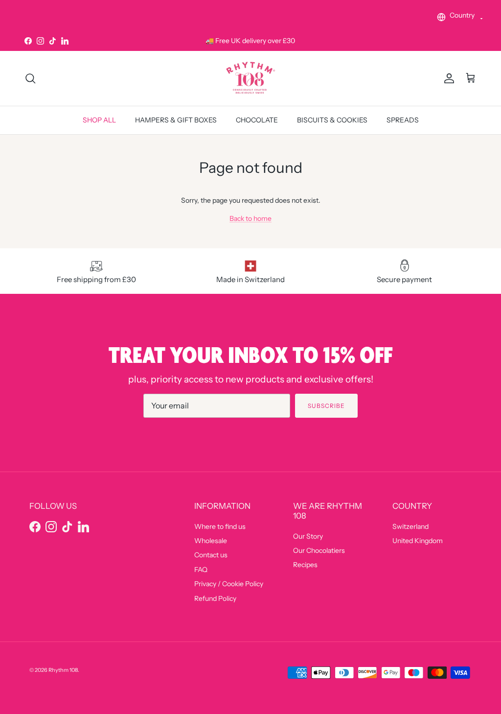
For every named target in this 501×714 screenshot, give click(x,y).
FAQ (200, 569)
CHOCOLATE (257, 120)
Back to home (250, 218)
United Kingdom (417, 540)
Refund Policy (215, 598)
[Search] (30, 78)
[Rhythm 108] (250, 78)
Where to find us (220, 526)
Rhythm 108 (63, 669)
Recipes (305, 564)
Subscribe (326, 405)
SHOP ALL (99, 120)
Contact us (211, 554)
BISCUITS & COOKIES (332, 120)
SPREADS (403, 120)
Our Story (308, 536)
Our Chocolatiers (319, 550)
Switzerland (410, 526)
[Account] (447, 78)
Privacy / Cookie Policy (228, 583)
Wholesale (210, 540)
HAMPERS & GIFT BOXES (176, 120)
